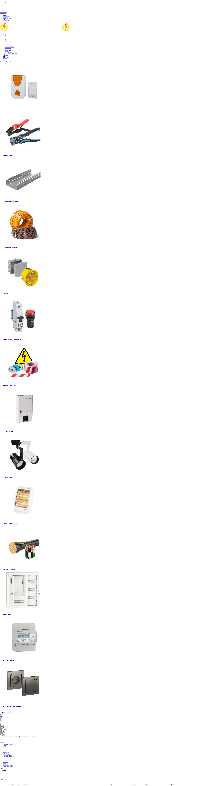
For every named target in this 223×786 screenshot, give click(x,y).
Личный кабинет (6, 761)
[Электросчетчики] (24, 657)
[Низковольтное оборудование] (24, 337)
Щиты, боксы (7, 614)
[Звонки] (24, 107)
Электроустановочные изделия (12, 706)
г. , (5, 771)
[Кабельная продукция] (24, 245)
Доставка (4, 1)
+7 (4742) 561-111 (3, 35)
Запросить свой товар (7, 754)
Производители (5, 712)
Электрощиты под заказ (7, 755)
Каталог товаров (6, 752)
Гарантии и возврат (7, 5)
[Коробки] (24, 291)
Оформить (16, 61)
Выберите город (8, 31)
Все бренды (2, 735)
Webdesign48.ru (17, 781)
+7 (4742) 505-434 (3, 12)
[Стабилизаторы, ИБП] (24, 429)
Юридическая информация (8, 765)
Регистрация (5, 762)
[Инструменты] (24, 153)
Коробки (5, 293)
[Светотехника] (24, 475)
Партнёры (5, 745)
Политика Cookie (145, 784)
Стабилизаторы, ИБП (10, 431)
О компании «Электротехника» (9, 744)
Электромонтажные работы (8, 756)
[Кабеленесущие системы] (24, 199)
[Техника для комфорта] (24, 521)
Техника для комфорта (10, 523)
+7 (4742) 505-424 (3, 11)
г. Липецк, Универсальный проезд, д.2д (8, 8)
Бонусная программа (7, 4)
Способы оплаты (6, 2)
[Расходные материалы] (24, 383)
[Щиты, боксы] (23, 611)
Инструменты (7, 155)
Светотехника (7, 477)
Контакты (5, 3)
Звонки (5, 109)
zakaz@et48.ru (3, 34)
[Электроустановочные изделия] (24, 703)
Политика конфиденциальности (9, 766)
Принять (172, 784)
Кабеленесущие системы (10, 201)
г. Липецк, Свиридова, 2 (5, 9)
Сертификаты (5, 746)
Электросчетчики (8, 660)
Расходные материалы (10, 385)
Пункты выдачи (6, 6)
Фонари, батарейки (9, 569)
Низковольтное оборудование (12, 339)
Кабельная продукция (10, 247)
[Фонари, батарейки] (24, 567)
